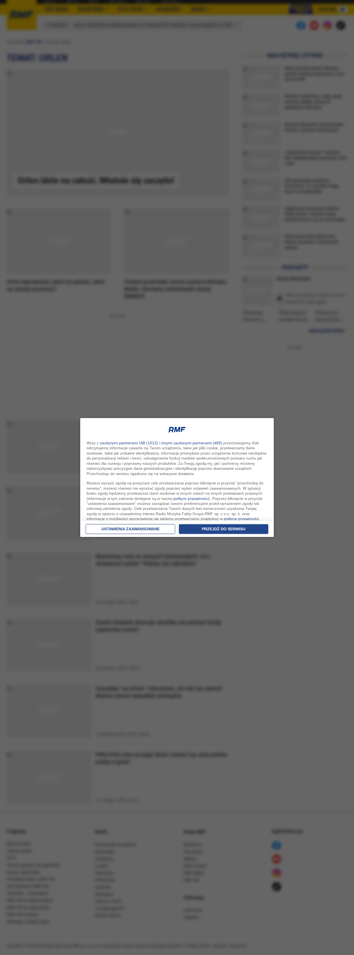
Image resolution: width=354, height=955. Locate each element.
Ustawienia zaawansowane (130, 529)
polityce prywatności (191, 498)
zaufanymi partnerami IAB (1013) (129, 443)
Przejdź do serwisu (223, 529)
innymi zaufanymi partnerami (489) (191, 443)
